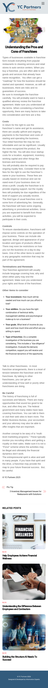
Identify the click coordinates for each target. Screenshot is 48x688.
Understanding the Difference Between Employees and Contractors (21, 608)
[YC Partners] (21, 11)
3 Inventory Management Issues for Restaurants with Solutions (25, 492)
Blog (4, 552)
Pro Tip (10, 487)
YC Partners (23, 677)
